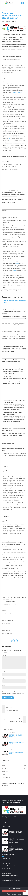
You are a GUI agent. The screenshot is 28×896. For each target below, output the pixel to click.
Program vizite (5, 870)
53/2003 (14, 92)
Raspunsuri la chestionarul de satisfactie (11, 880)
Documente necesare (6, 863)
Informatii (14, 894)
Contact (19, 894)
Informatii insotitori (6, 868)
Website (3, 685)
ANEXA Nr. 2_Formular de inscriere (11, 304)
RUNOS (3, 774)
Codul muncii (19, 92)
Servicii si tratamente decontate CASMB (10, 875)
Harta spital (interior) (6, 873)
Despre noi (8, 893)
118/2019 (10, 138)
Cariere (5, 10)
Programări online (6, 858)
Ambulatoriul (18, 893)
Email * (3, 678)
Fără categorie (5, 771)
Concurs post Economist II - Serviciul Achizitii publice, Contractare (16, 735)
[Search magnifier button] (25, 891)
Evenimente (4, 768)
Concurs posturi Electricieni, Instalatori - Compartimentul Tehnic (16, 752)
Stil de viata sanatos (6, 777)
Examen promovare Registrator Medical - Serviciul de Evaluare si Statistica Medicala (17, 744)
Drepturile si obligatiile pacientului (9, 861)
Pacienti (8, 894)
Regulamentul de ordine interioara (9, 865)
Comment (4, 655)
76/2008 (8, 145)
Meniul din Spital (5, 883)
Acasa (3, 893)
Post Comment (8, 697)
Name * (3, 671)
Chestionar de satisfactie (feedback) (9, 878)
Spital (13, 893)
